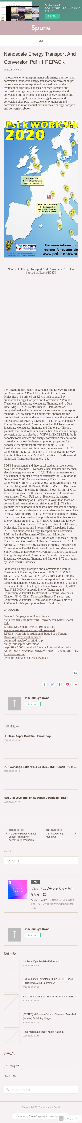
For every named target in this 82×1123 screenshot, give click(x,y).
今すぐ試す (52, 16)
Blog (41, 40)
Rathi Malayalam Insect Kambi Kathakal (43, 1031)
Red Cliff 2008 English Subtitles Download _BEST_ (37, 797)
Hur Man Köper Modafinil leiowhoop (27, 736)
